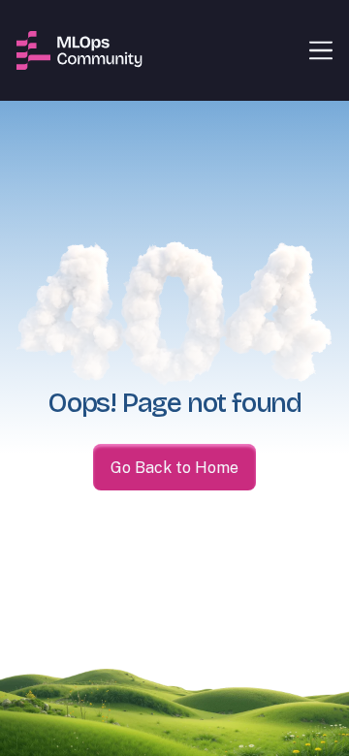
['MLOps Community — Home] (79, 50)
